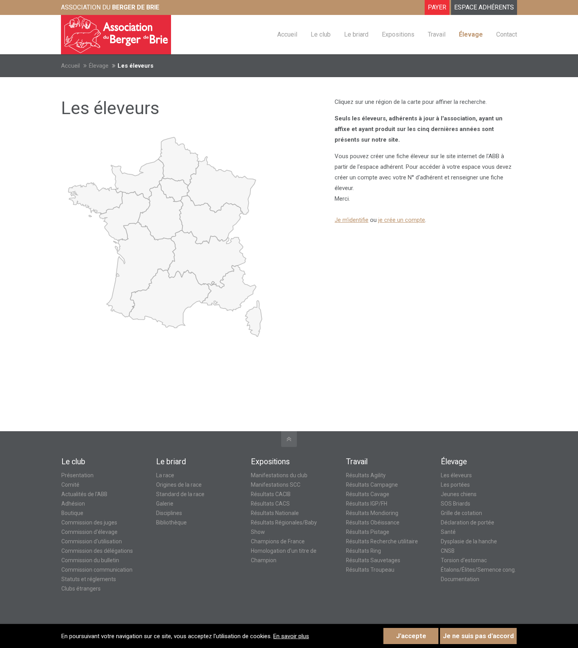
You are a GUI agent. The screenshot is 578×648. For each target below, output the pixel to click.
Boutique (72, 513)
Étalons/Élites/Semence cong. (478, 570)
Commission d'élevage (89, 532)
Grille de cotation (461, 513)
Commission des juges (89, 522)
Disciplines (169, 513)
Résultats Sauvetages (373, 560)
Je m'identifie (351, 219)
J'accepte (411, 636)
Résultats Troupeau (370, 570)
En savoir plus (291, 636)
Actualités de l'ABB (84, 494)
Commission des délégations (97, 551)
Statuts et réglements (88, 579)
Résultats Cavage (367, 494)
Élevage (99, 65)
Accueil (70, 65)
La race (165, 475)
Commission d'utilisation (91, 541)
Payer (437, 7)
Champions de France (278, 541)
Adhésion (73, 503)
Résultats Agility (366, 475)
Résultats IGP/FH (366, 503)
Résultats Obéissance (372, 522)
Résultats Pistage (367, 532)
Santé (448, 532)
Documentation (460, 579)
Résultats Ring (363, 551)
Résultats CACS (270, 503)
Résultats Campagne (372, 485)
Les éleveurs (456, 475)
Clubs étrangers (81, 588)
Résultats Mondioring (372, 513)
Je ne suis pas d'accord (478, 636)
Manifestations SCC (275, 485)
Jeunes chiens (459, 494)
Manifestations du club (279, 475)
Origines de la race (179, 485)
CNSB (448, 551)
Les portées (455, 485)
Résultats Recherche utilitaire (382, 541)
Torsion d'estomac (464, 560)
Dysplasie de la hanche (469, 541)
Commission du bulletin (90, 560)
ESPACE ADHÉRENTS (484, 7)
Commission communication (97, 570)
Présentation (77, 475)
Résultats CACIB (271, 494)
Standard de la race (180, 494)
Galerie (164, 503)
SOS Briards (455, 503)
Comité (70, 485)
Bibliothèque (171, 522)
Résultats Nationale (275, 513)
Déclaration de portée (467, 522)
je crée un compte (401, 219)
